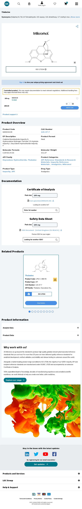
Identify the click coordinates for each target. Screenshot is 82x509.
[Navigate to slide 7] (47, 312)
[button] (73, 103)
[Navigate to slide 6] (44, 312)
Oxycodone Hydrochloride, (15, 160)
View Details (41, 303)
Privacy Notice (38, 498)
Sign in (21, 82)
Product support (9, 114)
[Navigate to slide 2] (32, 312)
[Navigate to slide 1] (30, 312)
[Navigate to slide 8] (50, 312)
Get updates (39, 464)
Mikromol (67, 164)
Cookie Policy (48, 498)
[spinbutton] (70, 103)
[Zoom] (75, 63)
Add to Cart (69, 108)
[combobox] (39, 239)
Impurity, (7, 171)
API (13, 171)
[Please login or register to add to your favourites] (77, 98)
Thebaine (32, 160)
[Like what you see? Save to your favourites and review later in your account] (55, 3)
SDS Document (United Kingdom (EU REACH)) (41, 230)
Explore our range (14, 380)
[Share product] (77, 26)
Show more (75, 17)
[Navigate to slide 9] (53, 312)
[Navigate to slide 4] (38, 312)
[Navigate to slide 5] (41, 312)
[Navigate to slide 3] (35, 312)
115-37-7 (45, 132)
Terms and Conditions (26, 498)
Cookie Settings (58, 498)
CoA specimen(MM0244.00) (41, 201)
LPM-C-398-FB (41, 279)
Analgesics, (57, 164)
